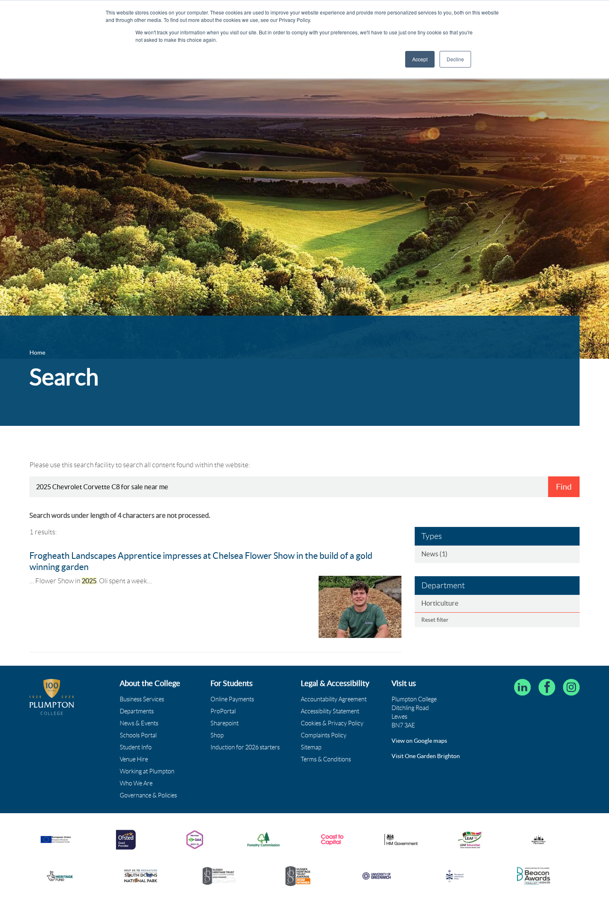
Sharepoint (224, 723)
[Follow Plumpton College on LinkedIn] (522, 687)
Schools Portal (138, 735)
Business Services (142, 699)
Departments (137, 711)
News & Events (139, 723)
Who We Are (136, 783)
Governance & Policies (148, 795)
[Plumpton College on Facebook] (547, 687)
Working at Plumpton (147, 771)
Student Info (136, 747)
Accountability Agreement (334, 699)
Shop (217, 735)
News (434, 554)
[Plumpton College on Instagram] (571, 687)
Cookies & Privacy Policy (332, 723)
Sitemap (311, 747)
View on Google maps (419, 740)
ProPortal (223, 711)
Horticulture (440, 603)
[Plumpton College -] (51, 697)
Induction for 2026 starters (245, 747)
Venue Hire (134, 759)
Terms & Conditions (326, 759)
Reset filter (434, 620)
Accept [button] (420, 59)
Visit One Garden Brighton (426, 756)
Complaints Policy (323, 735)
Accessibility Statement (330, 711)
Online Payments (232, 699)
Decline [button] (455, 59)
